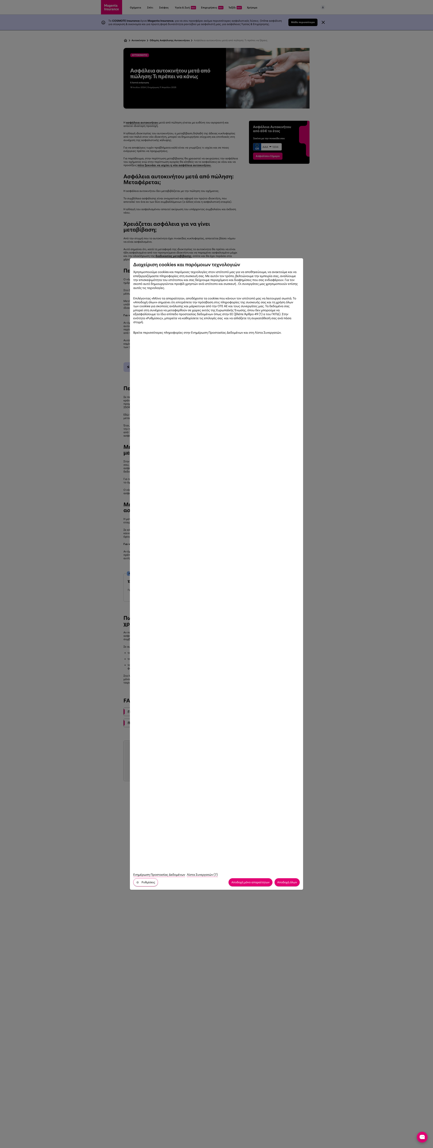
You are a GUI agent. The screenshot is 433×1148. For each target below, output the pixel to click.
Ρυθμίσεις (148, 882)
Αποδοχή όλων (287, 882)
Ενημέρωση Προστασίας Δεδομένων (159, 875)
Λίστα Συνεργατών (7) (202, 875)
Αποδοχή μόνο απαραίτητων (250, 882)
